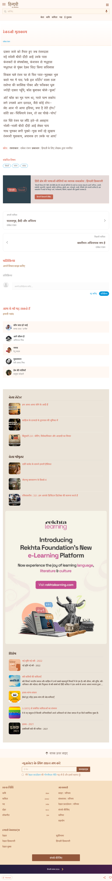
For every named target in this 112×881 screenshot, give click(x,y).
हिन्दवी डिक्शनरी (63, 841)
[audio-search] (106, 11)
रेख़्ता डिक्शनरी (8, 841)
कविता (54, 17)
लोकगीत (25, 815)
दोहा (25, 810)
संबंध (24, 166)
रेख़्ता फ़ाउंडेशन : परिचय (68, 804)
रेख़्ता (4, 835)
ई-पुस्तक (68, 17)
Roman (8, 877)
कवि (48, 17)
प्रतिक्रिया (104, 293)
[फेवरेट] (110, 877)
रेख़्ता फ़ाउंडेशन (34, 775)
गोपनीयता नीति (50, 775)
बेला (42, 17)
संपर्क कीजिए (64, 810)
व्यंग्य (15, 166)
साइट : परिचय (64, 793)
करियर (61, 815)
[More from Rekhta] (107, 4)
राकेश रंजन (6, 42)
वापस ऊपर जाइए (59, 754)
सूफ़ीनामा (60, 835)
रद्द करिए (93, 293)
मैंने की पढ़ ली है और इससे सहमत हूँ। (53, 775)
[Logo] (13, 5)
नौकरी (7, 166)
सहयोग (61, 821)
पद (25, 804)
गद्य (60, 17)
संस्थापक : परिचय (66, 799)
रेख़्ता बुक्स (6, 846)
